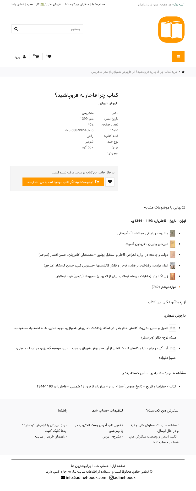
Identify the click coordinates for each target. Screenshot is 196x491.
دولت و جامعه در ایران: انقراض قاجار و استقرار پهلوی (133, 255)
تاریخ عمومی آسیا (130, 386)
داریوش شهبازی (108, 103)
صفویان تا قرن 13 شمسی (87, 386)
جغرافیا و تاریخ (156, 386)
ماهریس (87, 113)
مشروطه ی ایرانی (157, 233)
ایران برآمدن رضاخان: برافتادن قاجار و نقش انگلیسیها (132, 265)
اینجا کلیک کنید (56, 431)
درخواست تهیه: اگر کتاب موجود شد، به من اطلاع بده (60, 182)
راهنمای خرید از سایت (50, 436)
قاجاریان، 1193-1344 (51, 386)
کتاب (172, 386)
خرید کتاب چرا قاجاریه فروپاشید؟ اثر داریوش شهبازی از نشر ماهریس (134, 71)
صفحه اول (118, 466)
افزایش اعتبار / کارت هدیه (44, 4)
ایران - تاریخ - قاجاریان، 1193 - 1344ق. (158, 221)
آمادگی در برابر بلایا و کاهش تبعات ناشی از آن (137, 348)
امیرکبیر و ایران (158, 244)
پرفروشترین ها (81, 466)
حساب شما (98, 4)
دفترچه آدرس (112, 436)
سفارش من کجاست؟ (77, 4)
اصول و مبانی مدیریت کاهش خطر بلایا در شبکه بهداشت (130, 328)
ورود (18, 57)
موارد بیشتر (168, 287)
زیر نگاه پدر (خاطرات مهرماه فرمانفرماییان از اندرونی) (133, 276)
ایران (112, 386)
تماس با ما (17, 4)
